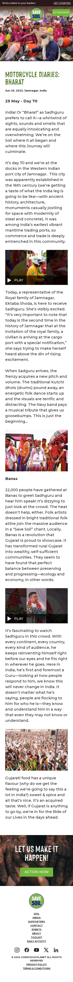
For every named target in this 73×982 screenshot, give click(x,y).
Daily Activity (36, 941)
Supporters (36, 921)
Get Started (62, 3)
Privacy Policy (36, 964)
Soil (36, 913)
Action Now (61, 12)
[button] (6, 12)
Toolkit (36, 937)
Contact (36, 925)
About (36, 933)
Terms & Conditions (36, 968)
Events (36, 929)
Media (37, 917)
